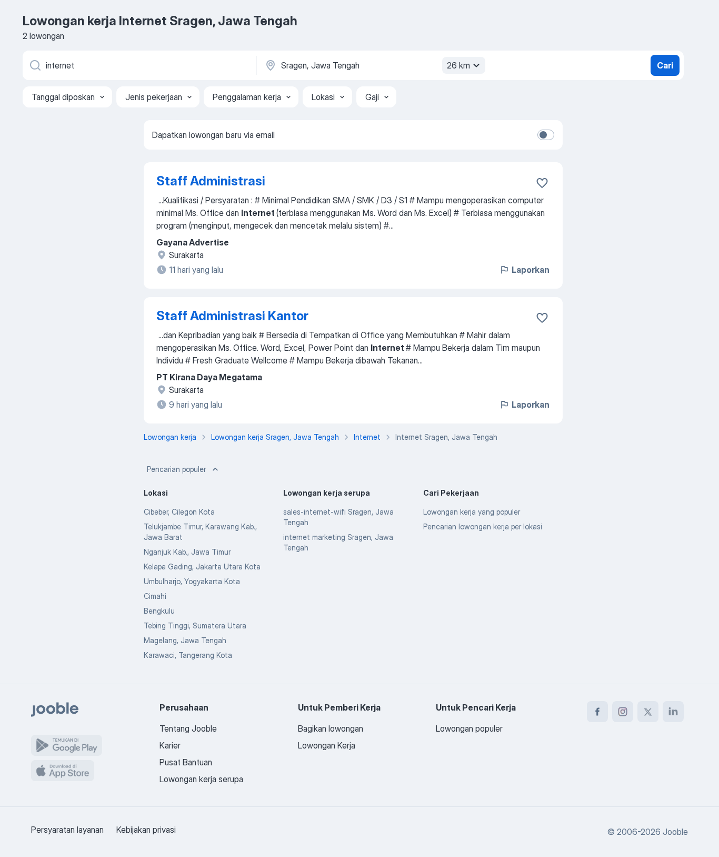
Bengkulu (159, 610)
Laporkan (531, 269)
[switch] (545, 135)
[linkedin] (673, 711)
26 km (458, 65)
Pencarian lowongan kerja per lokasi (482, 526)
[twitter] (647, 711)
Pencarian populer (176, 469)
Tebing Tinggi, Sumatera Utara (195, 625)
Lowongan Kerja (326, 745)
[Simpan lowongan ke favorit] (542, 183)
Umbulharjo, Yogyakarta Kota (192, 581)
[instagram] (622, 711)
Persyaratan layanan (67, 829)
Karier (170, 745)
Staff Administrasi (210, 181)
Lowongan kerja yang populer (471, 511)
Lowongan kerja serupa (201, 779)
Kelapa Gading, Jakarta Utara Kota (202, 566)
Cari (665, 65)
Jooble (675, 831)
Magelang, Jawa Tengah (185, 640)
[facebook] (597, 711)
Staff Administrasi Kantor (232, 315)
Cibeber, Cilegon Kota (179, 511)
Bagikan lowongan (330, 728)
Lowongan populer (469, 728)
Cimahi (155, 596)
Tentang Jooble (188, 728)
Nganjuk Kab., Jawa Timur (187, 551)
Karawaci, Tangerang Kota (188, 655)
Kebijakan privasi (146, 829)
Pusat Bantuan (185, 762)
